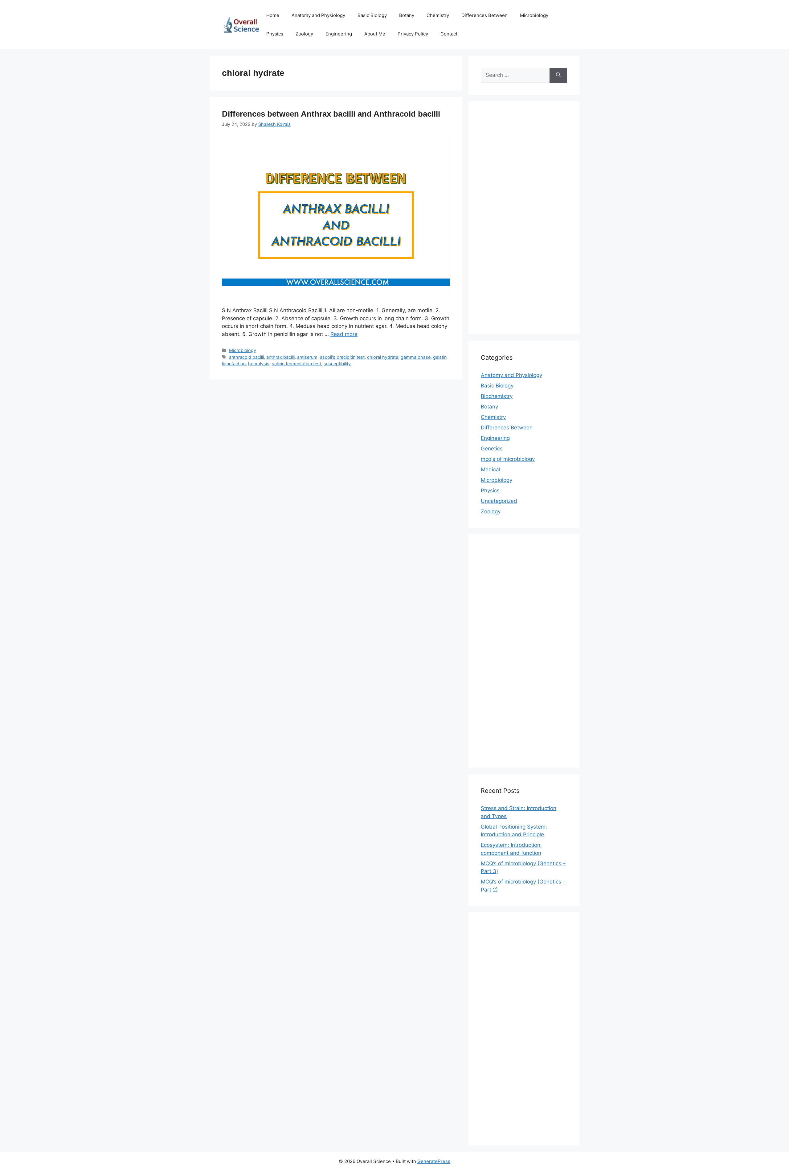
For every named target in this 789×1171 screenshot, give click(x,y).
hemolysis (258, 363)
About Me (374, 34)
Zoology (304, 34)
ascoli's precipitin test (342, 357)
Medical (490, 469)
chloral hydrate (382, 357)
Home (272, 15)
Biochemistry (497, 396)
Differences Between (484, 15)
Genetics (492, 448)
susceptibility (337, 363)
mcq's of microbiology (508, 459)
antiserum (307, 357)
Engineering (338, 34)
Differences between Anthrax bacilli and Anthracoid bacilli (331, 113)
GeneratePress (433, 1161)
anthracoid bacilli (246, 357)
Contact (448, 34)
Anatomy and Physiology (318, 15)
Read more (344, 334)
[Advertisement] (524, 221)
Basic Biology (372, 15)
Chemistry (438, 15)
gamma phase (416, 357)
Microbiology (534, 15)
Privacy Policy (413, 34)
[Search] (558, 75)
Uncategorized (499, 501)
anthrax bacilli (280, 357)
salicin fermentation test (296, 363)
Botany (406, 15)
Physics (274, 34)
